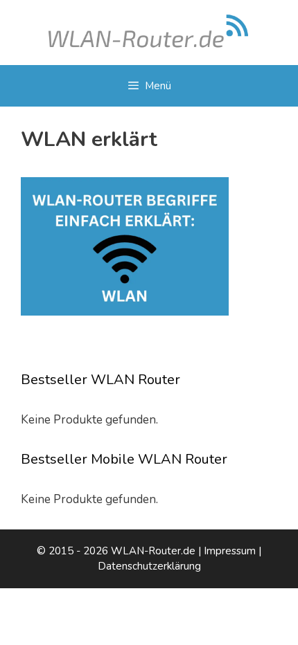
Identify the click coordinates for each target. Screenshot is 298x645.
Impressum (230, 551)
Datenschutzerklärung (149, 566)
